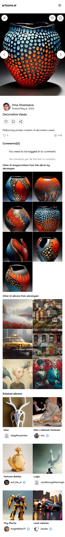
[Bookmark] (60, 18)
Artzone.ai (9, 5)
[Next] (61, 54)
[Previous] (4, 54)
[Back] (4, 18)
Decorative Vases (15, 114)
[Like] (52, 18)
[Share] (20, 121)
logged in (34, 151)
